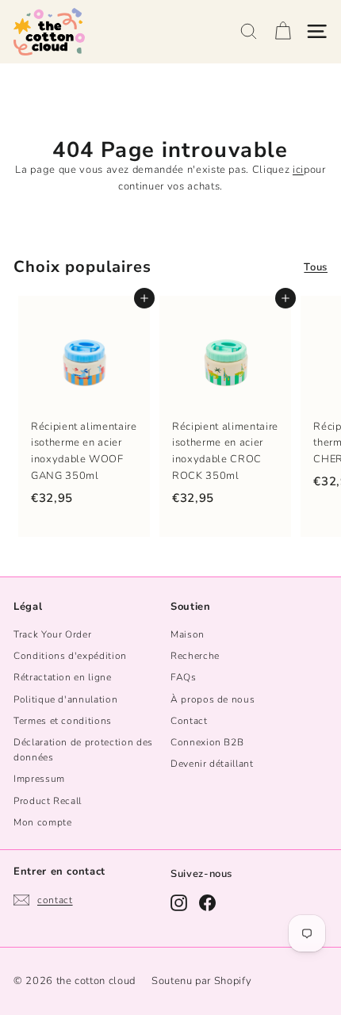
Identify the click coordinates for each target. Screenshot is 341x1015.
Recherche (195, 655)
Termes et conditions (62, 720)
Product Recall (47, 801)
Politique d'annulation (65, 699)
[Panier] (282, 31)
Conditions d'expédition (70, 655)
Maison (187, 634)
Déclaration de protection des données (83, 750)
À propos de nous (212, 699)
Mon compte (42, 822)
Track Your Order (52, 634)
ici (298, 170)
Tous (316, 267)
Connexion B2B (206, 742)
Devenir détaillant (212, 763)
